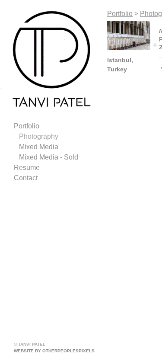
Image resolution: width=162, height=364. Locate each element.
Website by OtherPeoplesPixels (54, 350)
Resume (27, 167)
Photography (38, 136)
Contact (26, 178)
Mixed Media (38, 146)
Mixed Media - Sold (48, 157)
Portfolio (26, 126)
